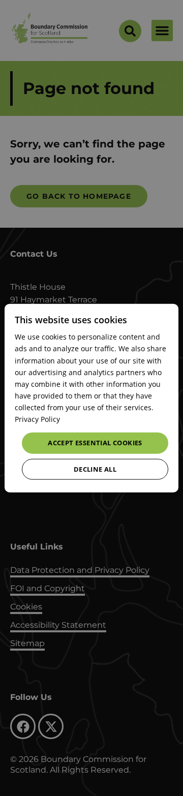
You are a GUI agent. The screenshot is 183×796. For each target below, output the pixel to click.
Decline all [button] (95, 468)
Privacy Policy (37, 419)
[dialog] (91, 398)
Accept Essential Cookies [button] (95, 442)
